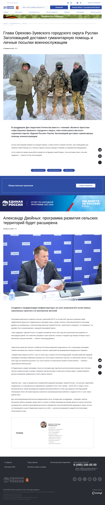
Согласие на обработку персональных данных (17, 499)
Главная (5, 23)
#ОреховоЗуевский (38, 170)
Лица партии (18, 12)
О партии (5, 12)
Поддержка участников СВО (52, 16)
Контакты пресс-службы (36, 467)
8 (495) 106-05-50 (85, 464)
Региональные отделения (60, 462)
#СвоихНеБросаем (54, 170)
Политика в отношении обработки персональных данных (20, 497)
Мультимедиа (80, 12)
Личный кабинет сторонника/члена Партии (86, 7)
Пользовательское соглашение (12, 494)
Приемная (67, 12)
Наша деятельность (34, 12)
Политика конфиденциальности (12, 496)
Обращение (59, 7)
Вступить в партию (96, 12)
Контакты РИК (10, 467)
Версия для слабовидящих (94, 2)
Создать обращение (85, 185)
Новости (24, 23)
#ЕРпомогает (69, 170)
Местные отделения (51, 12)
